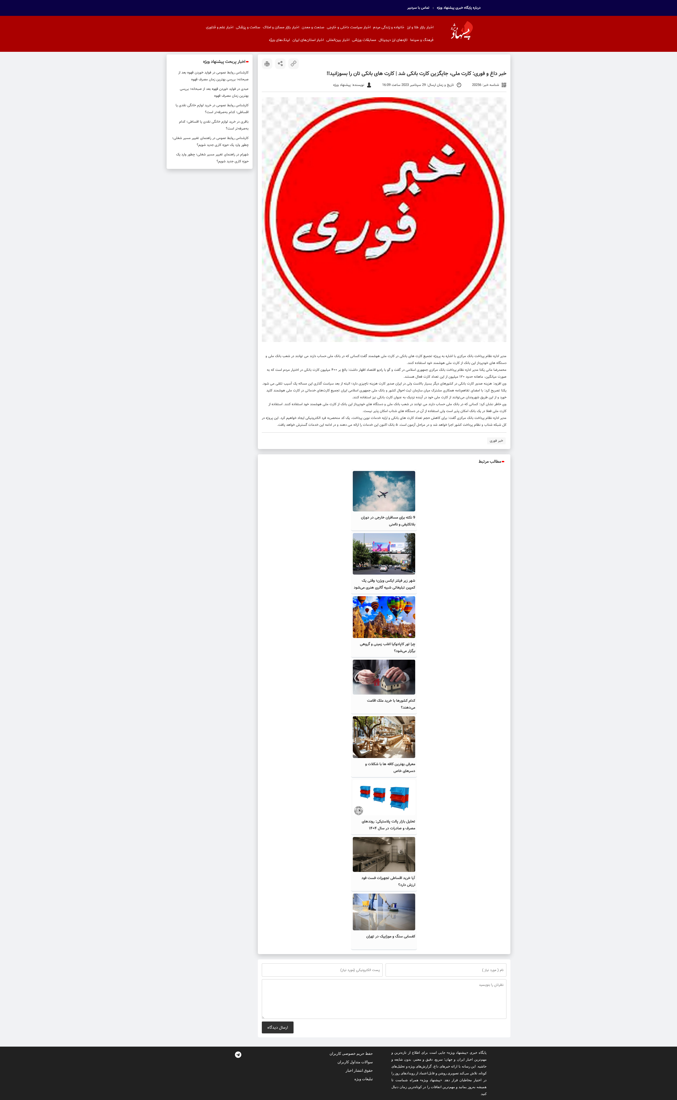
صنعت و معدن (313, 27)
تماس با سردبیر (418, 8)
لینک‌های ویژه (279, 40)
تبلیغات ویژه (363, 1079)
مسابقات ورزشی (364, 40)
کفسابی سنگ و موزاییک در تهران (390, 936)
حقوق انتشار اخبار (359, 1070)
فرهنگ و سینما (421, 40)
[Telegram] (238, 1054)
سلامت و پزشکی (248, 27)
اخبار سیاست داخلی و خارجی (348, 27)
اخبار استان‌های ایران (308, 40)
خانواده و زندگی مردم (388, 27)
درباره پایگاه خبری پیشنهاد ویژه (459, 8)
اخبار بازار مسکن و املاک (281, 27)
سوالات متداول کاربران (355, 1062)
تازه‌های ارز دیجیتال (393, 40)
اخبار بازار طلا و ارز (420, 27)
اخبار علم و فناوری (219, 27)
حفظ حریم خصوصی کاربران (351, 1053)
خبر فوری (496, 440)
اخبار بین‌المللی (337, 40)
